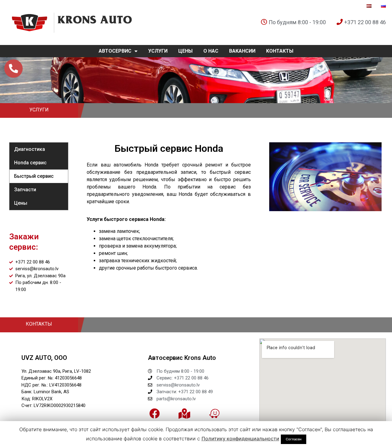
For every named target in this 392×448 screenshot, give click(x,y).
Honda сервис (30, 163)
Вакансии (242, 51)
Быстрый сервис (34, 176)
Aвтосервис (115, 51)
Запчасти (25, 189)
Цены (185, 51)
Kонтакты (279, 51)
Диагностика (29, 149)
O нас (210, 51)
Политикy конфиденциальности (240, 438)
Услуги (158, 51)
